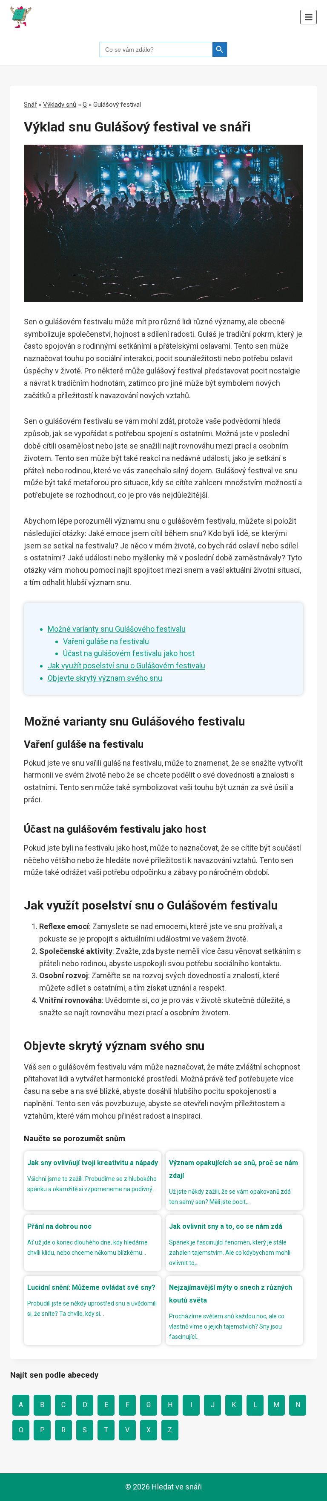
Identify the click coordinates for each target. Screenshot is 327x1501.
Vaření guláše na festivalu (106, 641)
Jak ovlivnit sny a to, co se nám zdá (225, 1226)
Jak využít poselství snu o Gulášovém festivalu (126, 665)
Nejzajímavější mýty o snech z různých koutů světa (230, 1293)
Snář (30, 104)
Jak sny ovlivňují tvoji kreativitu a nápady (92, 1163)
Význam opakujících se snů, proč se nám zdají (233, 1169)
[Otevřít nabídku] (308, 17)
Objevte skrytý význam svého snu (105, 677)
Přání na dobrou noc (59, 1226)
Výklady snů (59, 104)
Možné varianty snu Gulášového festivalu (117, 628)
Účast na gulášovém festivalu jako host (129, 653)
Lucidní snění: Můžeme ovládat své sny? (91, 1287)
